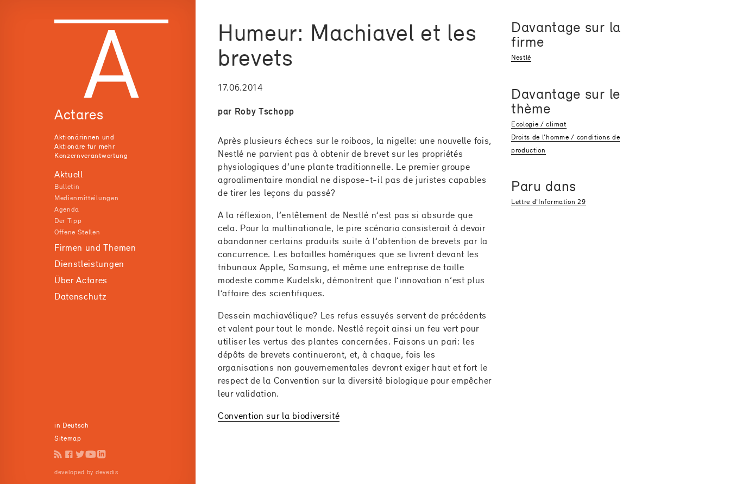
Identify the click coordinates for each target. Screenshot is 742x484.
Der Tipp (67, 220)
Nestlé (521, 57)
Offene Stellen (77, 232)
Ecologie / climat (539, 124)
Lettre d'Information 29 (548, 202)
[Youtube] (90, 454)
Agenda (66, 209)
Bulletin (66, 186)
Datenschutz (80, 296)
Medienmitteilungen (86, 198)
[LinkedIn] (101, 454)
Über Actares (81, 280)
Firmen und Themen (95, 247)
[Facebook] (69, 454)
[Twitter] (79, 454)
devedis (107, 472)
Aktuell (68, 174)
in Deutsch (71, 425)
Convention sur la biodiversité (278, 415)
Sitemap (67, 438)
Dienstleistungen (89, 263)
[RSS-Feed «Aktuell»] (58, 454)
